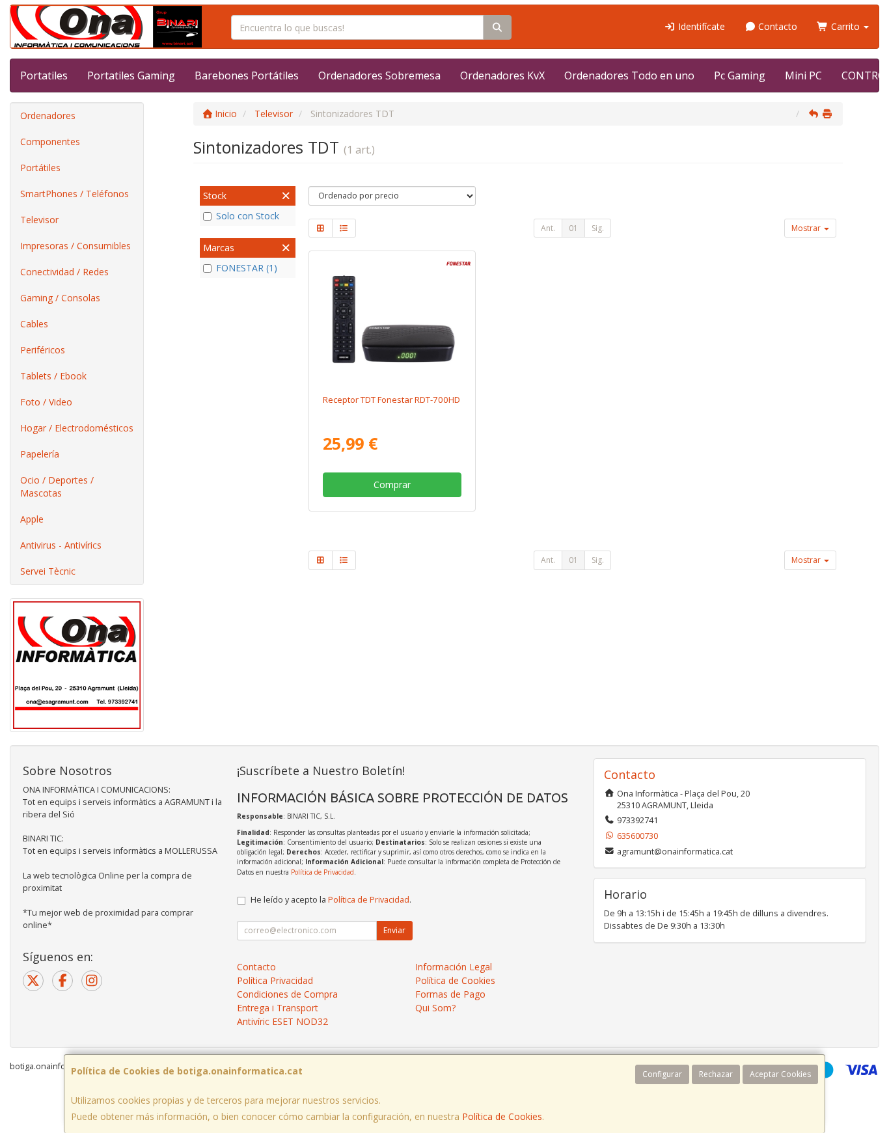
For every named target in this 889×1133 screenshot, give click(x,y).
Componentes (50, 141)
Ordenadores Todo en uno (629, 75)
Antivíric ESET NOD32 (282, 1021)
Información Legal (453, 967)
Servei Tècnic (47, 571)
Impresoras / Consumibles (75, 245)
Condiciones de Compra (287, 994)
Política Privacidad (275, 980)
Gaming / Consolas (60, 298)
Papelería (39, 454)
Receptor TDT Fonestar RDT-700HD (391, 399)
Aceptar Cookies (780, 1074)
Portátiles (40, 167)
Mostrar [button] (807, 228)
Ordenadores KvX (502, 75)
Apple (32, 519)
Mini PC (803, 75)
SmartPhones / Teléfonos (74, 193)
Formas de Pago (450, 994)
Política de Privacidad (322, 872)
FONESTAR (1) (246, 268)
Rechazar (716, 1074)
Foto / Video (46, 402)
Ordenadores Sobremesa (379, 75)
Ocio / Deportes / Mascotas (57, 486)
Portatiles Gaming (131, 75)
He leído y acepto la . (331, 899)
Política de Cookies (502, 1116)
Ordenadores (47, 115)
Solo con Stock (247, 216)
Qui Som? (435, 1008)
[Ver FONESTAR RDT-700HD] (391, 320)
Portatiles (44, 75)
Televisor (39, 219)
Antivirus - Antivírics (61, 545)
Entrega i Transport (277, 1008)
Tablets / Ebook (53, 376)
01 (573, 228)
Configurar (662, 1074)
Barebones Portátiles (247, 75)
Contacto (776, 26)
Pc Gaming (739, 75)
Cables (34, 324)
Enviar (394, 930)
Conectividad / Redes (64, 272)
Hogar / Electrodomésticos (76, 428)
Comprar (392, 484)
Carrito (845, 26)
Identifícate (700, 26)
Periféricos (42, 350)
